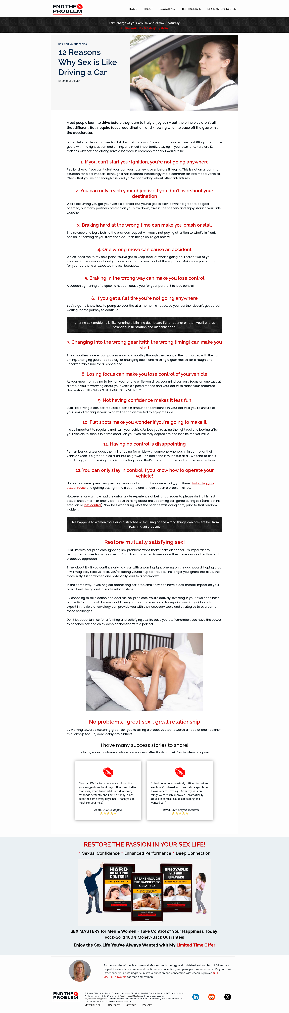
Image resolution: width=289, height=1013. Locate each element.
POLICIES (147, 1005)
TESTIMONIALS (191, 9)
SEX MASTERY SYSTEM (221, 9)
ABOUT (148, 9)
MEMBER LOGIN (93, 1005)
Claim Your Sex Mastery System (144, 28)
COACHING (167, 9)
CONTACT (114, 1005)
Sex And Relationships (72, 44)
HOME (133, 9)
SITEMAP (131, 1005)
